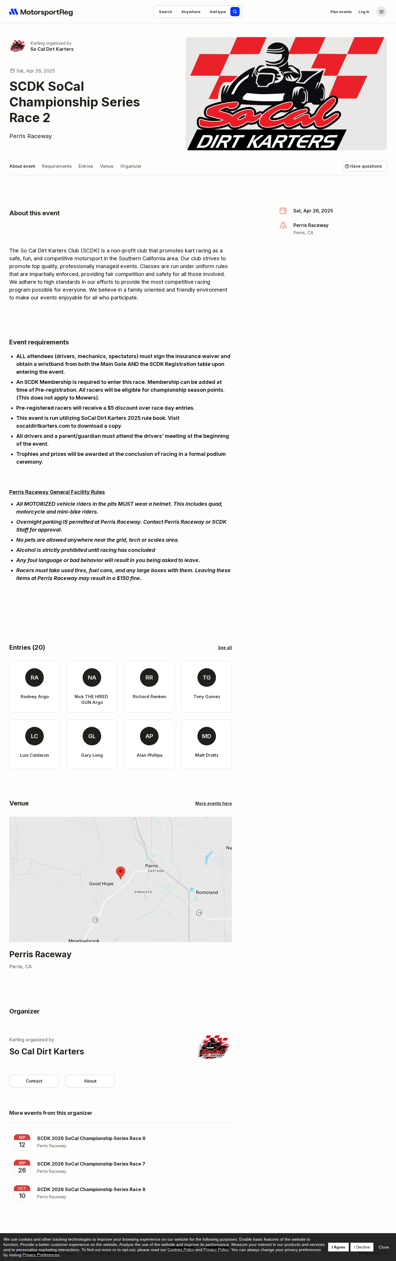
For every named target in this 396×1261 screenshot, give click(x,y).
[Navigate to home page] (41, 11)
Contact (34, 1081)
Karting (37, 43)
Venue (106, 166)
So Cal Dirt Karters (52, 49)
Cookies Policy (181, 1249)
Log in (364, 11)
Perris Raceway (30, 136)
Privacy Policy (216, 1249)
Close (384, 1247)
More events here (213, 803)
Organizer (130, 166)
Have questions (366, 166)
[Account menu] (381, 11)
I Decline (362, 1247)
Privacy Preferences (41, 1254)
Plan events (341, 11)
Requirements (57, 166)
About (90, 1081)
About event (22, 166)
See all (225, 647)
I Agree (338, 1247)
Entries (86, 166)
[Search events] (235, 11)
